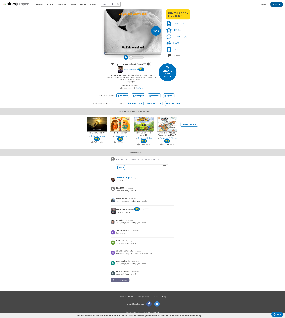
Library (73, 4)
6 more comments (120, 280)
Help (164, 297)
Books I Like (136, 103)
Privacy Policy (143, 297)
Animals (123, 96)
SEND (121, 167)
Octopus (155, 96)
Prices (83, 4)
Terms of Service (126, 297)
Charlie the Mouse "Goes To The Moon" (167, 134)
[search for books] (118, 4)
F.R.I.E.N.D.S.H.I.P (95, 133)
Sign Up (276, 4)
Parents (51, 4)
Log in (264, 4)
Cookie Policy (194, 316)
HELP (279, 314)
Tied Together (120, 133)
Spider (169, 96)
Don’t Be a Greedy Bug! (143, 134)
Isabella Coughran (127, 209)
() (179, 30)
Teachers (39, 4)
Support (93, 4)
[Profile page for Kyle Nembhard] (120, 69)
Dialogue (139, 96)
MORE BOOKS (189, 124)
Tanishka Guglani (124, 178)
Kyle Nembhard (134, 69)
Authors (62, 4)
